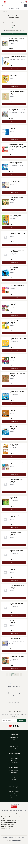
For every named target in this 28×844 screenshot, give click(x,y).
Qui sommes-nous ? (14, 770)
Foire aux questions (14, 737)
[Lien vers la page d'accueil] (5, 2)
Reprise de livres (14, 758)
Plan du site (14, 798)
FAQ (14, 695)
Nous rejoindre (14, 774)
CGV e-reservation (14, 795)
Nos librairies (14, 772)
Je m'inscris (21, 720)
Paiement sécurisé (14, 741)
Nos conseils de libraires (14, 686)
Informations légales (14, 787)
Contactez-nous (14, 704)
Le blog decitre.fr (14, 762)
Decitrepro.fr (14, 777)
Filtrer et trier (15, 34)
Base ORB (14, 779)
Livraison (14, 739)
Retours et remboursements (14, 744)
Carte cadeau (14, 756)
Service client (14, 748)
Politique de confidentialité (14, 789)
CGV (14, 793)
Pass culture (14, 760)
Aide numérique (14, 746)
